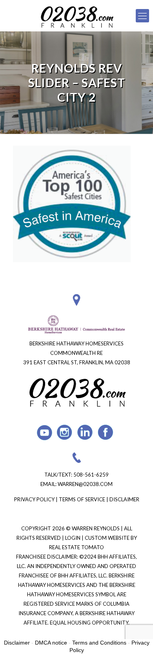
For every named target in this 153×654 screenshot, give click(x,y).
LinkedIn (85, 432)
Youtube (44, 432)
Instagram (65, 432)
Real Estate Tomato (76, 547)
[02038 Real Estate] (76, 15)
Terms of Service (82, 499)
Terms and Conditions (99, 642)
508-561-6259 (91, 474)
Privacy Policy (34, 499)
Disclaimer (124, 499)
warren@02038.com (85, 484)
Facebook (106, 432)
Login (73, 538)
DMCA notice (51, 642)
